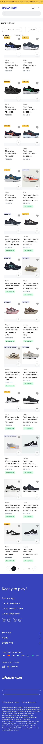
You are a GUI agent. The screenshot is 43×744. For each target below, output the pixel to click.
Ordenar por (18, 35)
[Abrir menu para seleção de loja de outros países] (21, 692)
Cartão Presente (11, 603)
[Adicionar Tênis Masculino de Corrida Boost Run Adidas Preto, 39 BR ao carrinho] (18, 496)
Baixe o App (8, 598)
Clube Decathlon (11, 613)
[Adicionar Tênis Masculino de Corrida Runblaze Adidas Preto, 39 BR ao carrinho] (37, 230)
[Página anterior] (8, 568)
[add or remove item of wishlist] (19, 39)
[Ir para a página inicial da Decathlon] (9, 8)
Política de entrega (29, 702)
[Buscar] (4, 13)
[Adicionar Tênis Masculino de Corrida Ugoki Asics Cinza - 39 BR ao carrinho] (37, 408)
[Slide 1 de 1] (13, 45)
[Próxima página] (34, 568)
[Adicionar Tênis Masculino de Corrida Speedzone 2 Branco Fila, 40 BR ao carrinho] (37, 186)
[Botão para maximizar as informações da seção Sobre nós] (39, 642)
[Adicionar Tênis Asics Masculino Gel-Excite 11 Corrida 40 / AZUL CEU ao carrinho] (18, 54)
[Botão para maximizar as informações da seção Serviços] (39, 632)
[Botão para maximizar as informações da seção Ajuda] (39, 637)
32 (29, 569)
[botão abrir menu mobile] (33, 8)
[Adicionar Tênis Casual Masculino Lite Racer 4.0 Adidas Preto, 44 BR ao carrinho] (37, 452)
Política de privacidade (10, 702)
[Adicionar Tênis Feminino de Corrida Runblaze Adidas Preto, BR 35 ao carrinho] (18, 408)
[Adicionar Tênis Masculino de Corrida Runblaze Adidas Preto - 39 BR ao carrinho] (18, 541)
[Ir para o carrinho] (39, 8)
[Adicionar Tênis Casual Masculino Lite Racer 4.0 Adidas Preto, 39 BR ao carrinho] (37, 541)
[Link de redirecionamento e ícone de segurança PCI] (8, 667)
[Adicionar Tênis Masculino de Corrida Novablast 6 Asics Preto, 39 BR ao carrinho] (18, 275)
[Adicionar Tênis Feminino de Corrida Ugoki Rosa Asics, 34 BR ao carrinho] (37, 363)
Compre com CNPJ (12, 608)
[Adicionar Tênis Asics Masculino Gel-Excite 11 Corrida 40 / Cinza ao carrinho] (37, 54)
